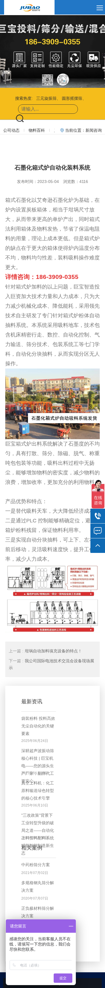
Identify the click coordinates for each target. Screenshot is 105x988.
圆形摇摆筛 (72, 98)
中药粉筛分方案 (35, 864)
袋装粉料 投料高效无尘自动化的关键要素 (38, 726)
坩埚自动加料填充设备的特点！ (45, 651)
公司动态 (11, 130)
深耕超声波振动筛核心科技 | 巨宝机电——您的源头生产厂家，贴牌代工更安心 (37, 765)
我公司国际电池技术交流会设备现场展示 (51, 664)
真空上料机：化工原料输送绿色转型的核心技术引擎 (37, 790)
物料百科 (37, 130)
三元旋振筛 (46, 98)
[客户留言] (97, 531)
